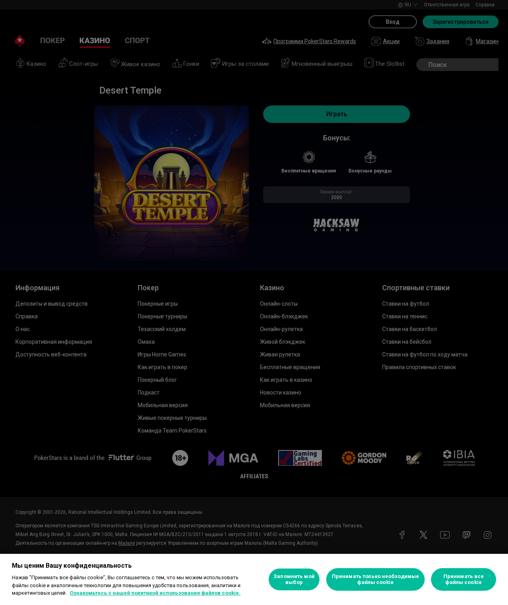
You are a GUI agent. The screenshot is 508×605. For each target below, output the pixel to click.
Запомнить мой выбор (294, 579)
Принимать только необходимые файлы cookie (375, 579)
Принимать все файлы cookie (463, 579)
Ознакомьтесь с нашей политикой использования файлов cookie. (155, 593)
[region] (254, 579)
